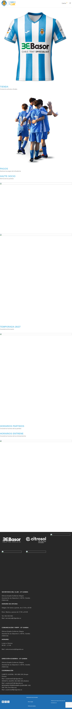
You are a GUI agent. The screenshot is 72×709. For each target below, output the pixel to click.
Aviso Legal (30, 701)
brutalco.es (54, 702)
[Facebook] (3, 702)
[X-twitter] (8, 702)
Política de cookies (32, 706)
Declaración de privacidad (32, 697)
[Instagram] (5, 702)
